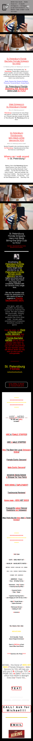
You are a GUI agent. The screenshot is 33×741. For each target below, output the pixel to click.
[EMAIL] (16, 729)
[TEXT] (16, 692)
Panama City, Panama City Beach (18, 81)
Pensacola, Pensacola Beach (12, 83)
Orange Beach (25, 83)
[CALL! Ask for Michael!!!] (16, 714)
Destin (6, 81)
